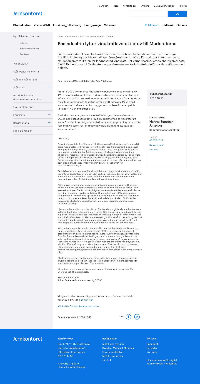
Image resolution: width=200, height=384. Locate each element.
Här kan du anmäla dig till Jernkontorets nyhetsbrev (162, 361)
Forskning (19, 114)
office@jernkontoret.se (71, 352)
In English (103, 5)
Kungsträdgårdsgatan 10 (72, 347)
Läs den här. (86, 299)
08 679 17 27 (156, 140)
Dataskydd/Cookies (164, 5)
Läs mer (158, 149)
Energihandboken (112, 352)
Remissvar (25, 54)
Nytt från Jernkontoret (26, 36)
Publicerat (152, 25)
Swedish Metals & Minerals (118, 347)
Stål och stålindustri (25, 79)
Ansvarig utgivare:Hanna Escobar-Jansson (72, 365)
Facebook (152, 343)
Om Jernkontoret (23, 106)
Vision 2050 (42, 25)
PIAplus (183, 5)
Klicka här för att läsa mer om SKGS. (79, 306)
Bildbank (167, 25)
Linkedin (152, 347)
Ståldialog (19, 87)
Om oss (182, 25)
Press (115, 5)
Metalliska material (113, 343)
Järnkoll (106, 360)
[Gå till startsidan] (27, 13)
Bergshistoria (21, 122)
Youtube (152, 352)
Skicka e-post (156, 144)
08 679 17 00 (65, 356)
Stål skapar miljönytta (26, 71)
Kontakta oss (129, 5)
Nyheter (24, 42)
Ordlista (145, 5)
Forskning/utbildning (67, 25)
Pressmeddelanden (30, 48)
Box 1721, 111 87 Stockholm (74, 343)
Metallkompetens (112, 356)
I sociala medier (22, 130)
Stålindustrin (22, 25)
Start (60, 36)
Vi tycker (110, 25)
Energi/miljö (92, 25)
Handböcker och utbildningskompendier (27, 96)
